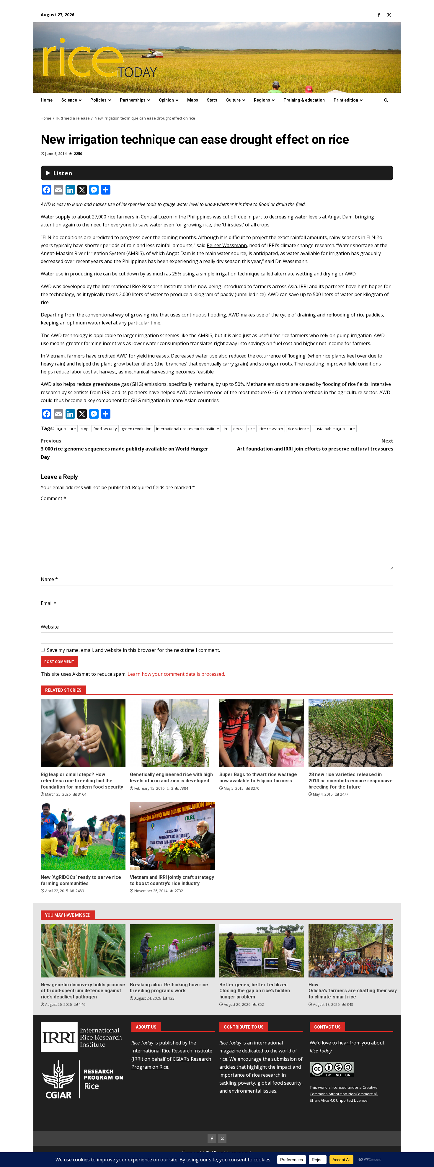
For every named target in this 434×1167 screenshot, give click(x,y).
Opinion (166, 100)
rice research (271, 428)
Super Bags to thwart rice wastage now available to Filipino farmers (261, 733)
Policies (98, 100)
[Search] (386, 100)
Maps (192, 100)
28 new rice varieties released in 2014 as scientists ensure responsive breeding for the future (351, 733)
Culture (233, 100)
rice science (298, 428)
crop (85, 428)
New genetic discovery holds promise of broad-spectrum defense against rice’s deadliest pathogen (83, 950)
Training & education (304, 100)
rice (251, 428)
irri (226, 428)
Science (69, 100)
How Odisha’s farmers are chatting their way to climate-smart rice (351, 950)
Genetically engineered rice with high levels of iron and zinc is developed (172, 733)
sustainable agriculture (334, 428)
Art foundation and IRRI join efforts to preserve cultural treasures (315, 445)
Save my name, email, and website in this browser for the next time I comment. (133, 650)
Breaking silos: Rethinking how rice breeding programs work (172, 950)
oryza (238, 428)
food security (105, 428)
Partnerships (133, 100)
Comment (53, 498)
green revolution (136, 428)
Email (48, 603)
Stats (212, 100)
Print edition (346, 100)
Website (50, 627)
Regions (262, 100)
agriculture (66, 428)
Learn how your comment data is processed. (176, 674)
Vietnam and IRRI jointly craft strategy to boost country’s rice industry (172, 836)
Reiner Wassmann (227, 245)
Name (49, 579)
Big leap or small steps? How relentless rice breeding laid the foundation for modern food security (83, 733)
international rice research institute (187, 428)
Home (47, 100)
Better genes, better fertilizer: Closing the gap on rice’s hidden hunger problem (261, 950)
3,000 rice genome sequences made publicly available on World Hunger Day (124, 449)
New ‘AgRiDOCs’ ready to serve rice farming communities (83, 836)
